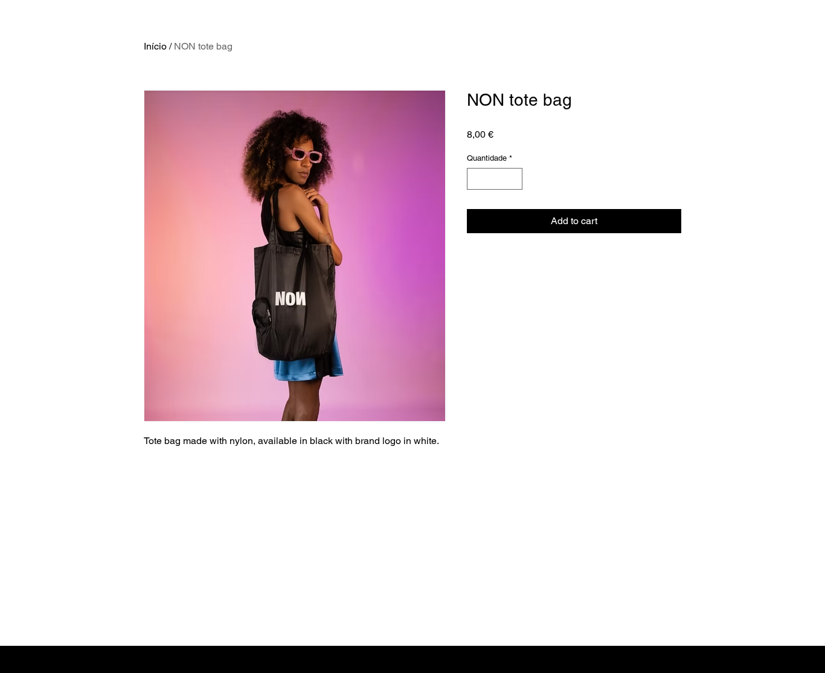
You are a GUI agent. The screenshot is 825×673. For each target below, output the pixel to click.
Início (155, 46)
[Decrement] (476, 179)
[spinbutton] (495, 179)
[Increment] (514, 179)
